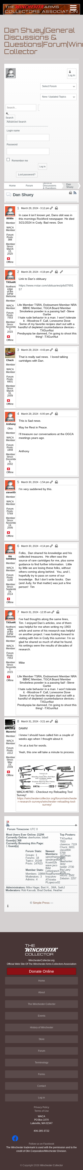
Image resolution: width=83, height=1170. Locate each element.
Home (12, 185)
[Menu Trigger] (73, 7)
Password (12, 144)
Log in (41, 1097)
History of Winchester (41, 1027)
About (41, 992)
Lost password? (26, 174)
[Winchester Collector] (41, 9)
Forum (29, 185)
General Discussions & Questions (49, 186)
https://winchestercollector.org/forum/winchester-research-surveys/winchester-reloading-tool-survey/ (47, 801)
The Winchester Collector (41, 1004)
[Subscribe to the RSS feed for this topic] (75, 192)
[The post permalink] (52, 208)
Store (42, 1039)
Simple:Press (41, 902)
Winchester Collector (51, 1165)
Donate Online (41, 971)
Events (41, 1015)
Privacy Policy (41, 1107)
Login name (13, 130)
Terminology (41, 1062)
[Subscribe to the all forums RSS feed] (8, 825)
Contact (41, 1086)
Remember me (20, 160)
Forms (41, 1074)
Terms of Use (41, 1111)
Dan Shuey (69, 185)
